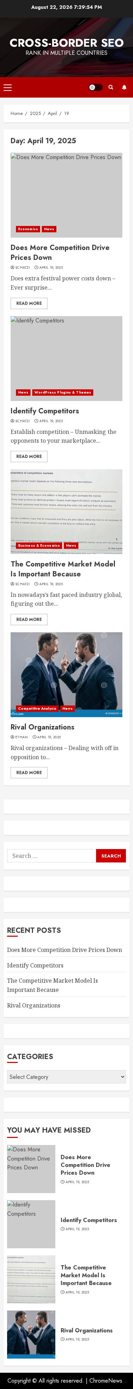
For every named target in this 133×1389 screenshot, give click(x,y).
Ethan (21, 737)
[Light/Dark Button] (96, 87)
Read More (29, 303)
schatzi (22, 267)
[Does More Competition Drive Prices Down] (66, 195)
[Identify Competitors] (66, 358)
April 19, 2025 (51, 267)
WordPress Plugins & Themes (62, 392)
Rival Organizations (42, 727)
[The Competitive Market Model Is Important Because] (66, 511)
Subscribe (124, 87)
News (49, 229)
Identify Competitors (45, 411)
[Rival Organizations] (66, 674)
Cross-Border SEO (67, 43)
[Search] (110, 87)
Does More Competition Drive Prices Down (60, 253)
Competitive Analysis (37, 708)
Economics (28, 229)
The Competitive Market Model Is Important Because (63, 569)
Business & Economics (39, 545)
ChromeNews (105, 1381)
